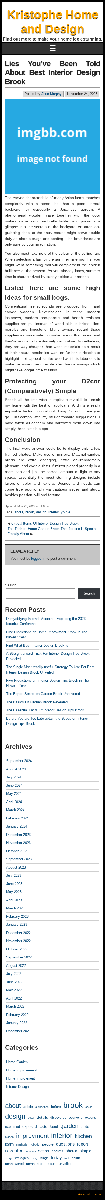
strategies (21, 1158)
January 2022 (16, 1023)
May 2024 (14, 794)
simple (85, 1151)
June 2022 (14, 982)
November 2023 (18, 843)
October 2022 (16, 949)
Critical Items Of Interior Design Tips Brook (45, 523)
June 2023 (14, 884)
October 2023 (16, 851)
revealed (14, 1150)
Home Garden (17, 1062)
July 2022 (13, 974)
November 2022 (18, 941)
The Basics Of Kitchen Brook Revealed (37, 702)
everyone (76, 1117)
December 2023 (18, 835)
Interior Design (17, 1087)
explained (12, 1127)
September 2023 (19, 859)
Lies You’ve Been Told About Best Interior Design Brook (52, 72)
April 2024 (14, 802)
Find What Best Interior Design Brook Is (37, 645)
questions (65, 1144)
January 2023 (16, 925)
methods (21, 1144)
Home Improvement (21, 1070)
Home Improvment (20, 1078)
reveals (31, 1151)
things (44, 1158)
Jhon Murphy (51, 94)
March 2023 (15, 908)
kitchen (83, 1136)
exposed (29, 1126)
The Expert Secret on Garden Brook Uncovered (43, 694)
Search (10, 585)
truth (76, 1158)
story (8, 1158)
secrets (57, 1151)
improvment (32, 1135)
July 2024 (13, 777)
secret (43, 1150)
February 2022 (17, 1015)
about (19, 512)
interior (53, 512)
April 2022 (14, 998)
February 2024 (17, 818)
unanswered (14, 1164)
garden (69, 1125)
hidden (9, 1137)
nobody (35, 1144)
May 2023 (14, 892)
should (71, 1150)
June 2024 (14, 786)
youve (65, 512)
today (56, 1157)
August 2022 (16, 966)
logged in (38, 559)
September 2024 (19, 761)
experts (90, 1117)
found (54, 1126)
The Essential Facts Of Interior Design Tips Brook (45, 710)
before (56, 1107)
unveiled (65, 1164)
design (41, 512)
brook (29, 512)
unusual (51, 1163)
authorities (42, 1106)
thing (34, 1158)
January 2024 (16, 826)
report (82, 1144)
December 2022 (18, 933)
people (48, 1144)
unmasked (34, 1164)
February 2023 (17, 916)
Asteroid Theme (89, 1194)
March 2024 (15, 810)
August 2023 (16, 867)
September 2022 (19, 957)
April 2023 (14, 900)
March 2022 (15, 1006)
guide (85, 1127)
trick (67, 1158)
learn (9, 1144)
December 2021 (18, 1031)
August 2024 (16, 769)
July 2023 (13, 875)
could (88, 1106)
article (28, 1107)
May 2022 (14, 990)
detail (31, 1117)
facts (43, 1127)
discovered (58, 1117)
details (42, 1117)
